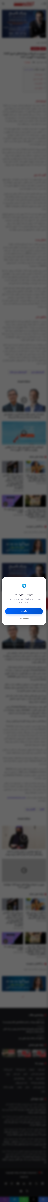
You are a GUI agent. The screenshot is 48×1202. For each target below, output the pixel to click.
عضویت (24, 611)
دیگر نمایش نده (24, 618)
